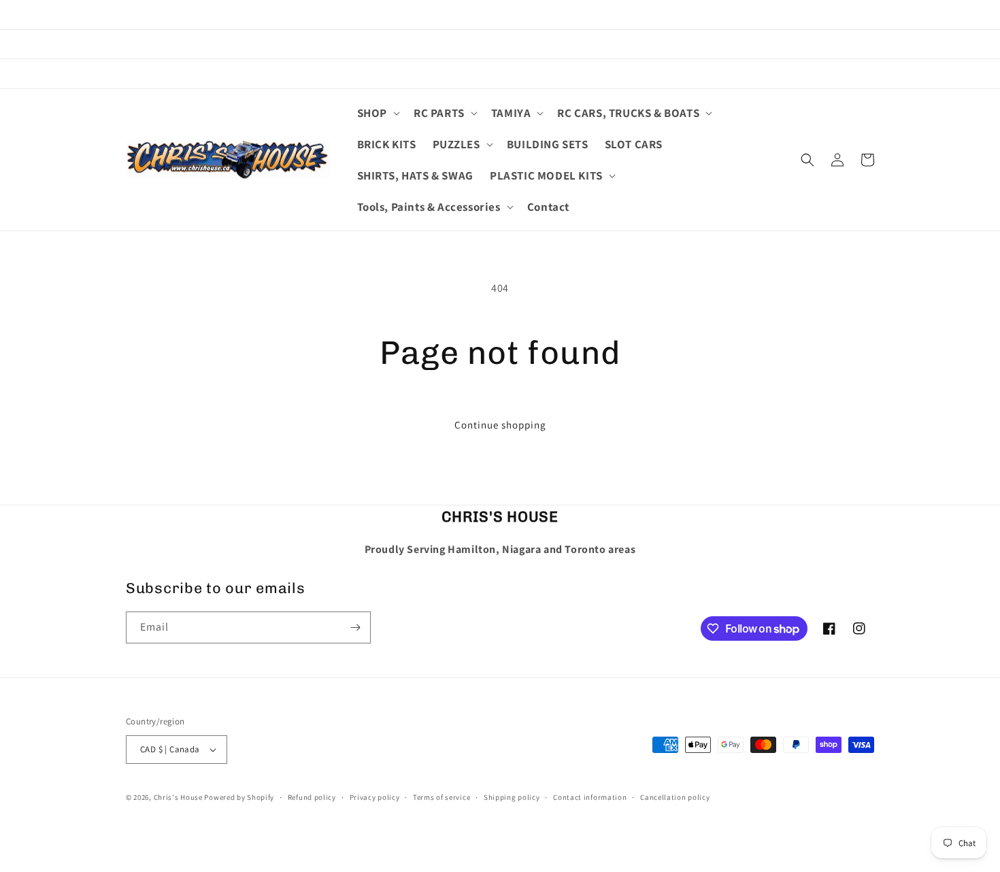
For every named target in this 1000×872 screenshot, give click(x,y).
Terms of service (441, 797)
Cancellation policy (675, 797)
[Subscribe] (355, 627)
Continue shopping (500, 424)
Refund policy (312, 797)
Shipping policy (512, 797)
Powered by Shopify (239, 797)
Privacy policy (375, 797)
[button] (377, 113)
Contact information (590, 797)
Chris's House (178, 797)
